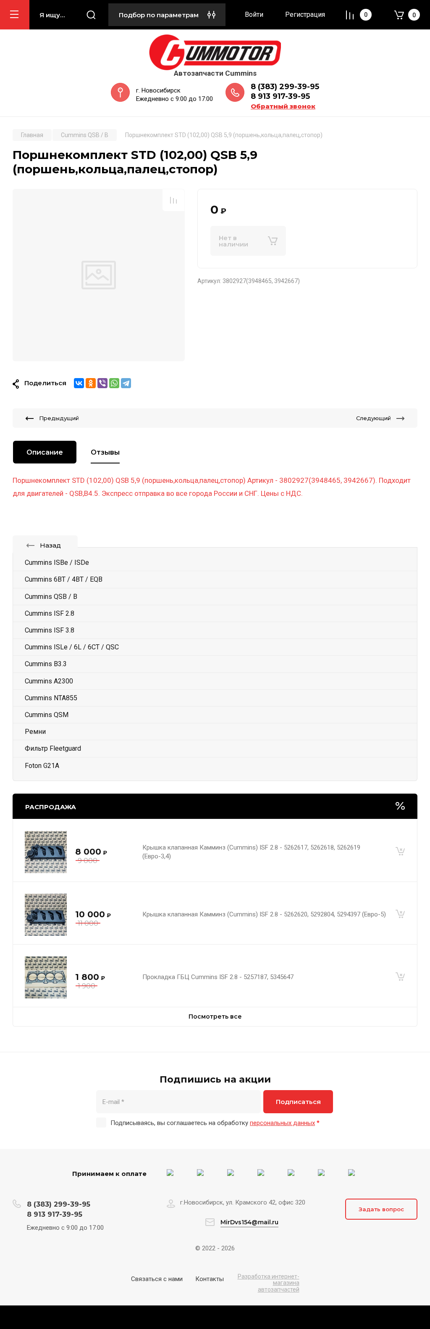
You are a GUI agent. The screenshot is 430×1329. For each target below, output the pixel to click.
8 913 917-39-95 (280, 96)
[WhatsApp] (114, 383)
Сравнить (173, 200)
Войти (254, 15)
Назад (50, 545)
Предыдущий (59, 418)
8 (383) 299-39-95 (285, 86)
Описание (44, 452)
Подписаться (298, 1102)
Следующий (373, 418)
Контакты (209, 1279)
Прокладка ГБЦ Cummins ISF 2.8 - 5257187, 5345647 (218, 977)
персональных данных (282, 1123)
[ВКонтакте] (79, 383)
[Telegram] (126, 383)
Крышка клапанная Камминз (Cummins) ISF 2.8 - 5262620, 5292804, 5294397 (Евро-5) (264, 914)
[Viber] (102, 383)
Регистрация (305, 15)
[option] (99, 275)
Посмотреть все (215, 1016)
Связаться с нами (157, 1279)
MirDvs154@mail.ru (249, 1222)
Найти (91, 14)
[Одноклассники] (91, 383)
